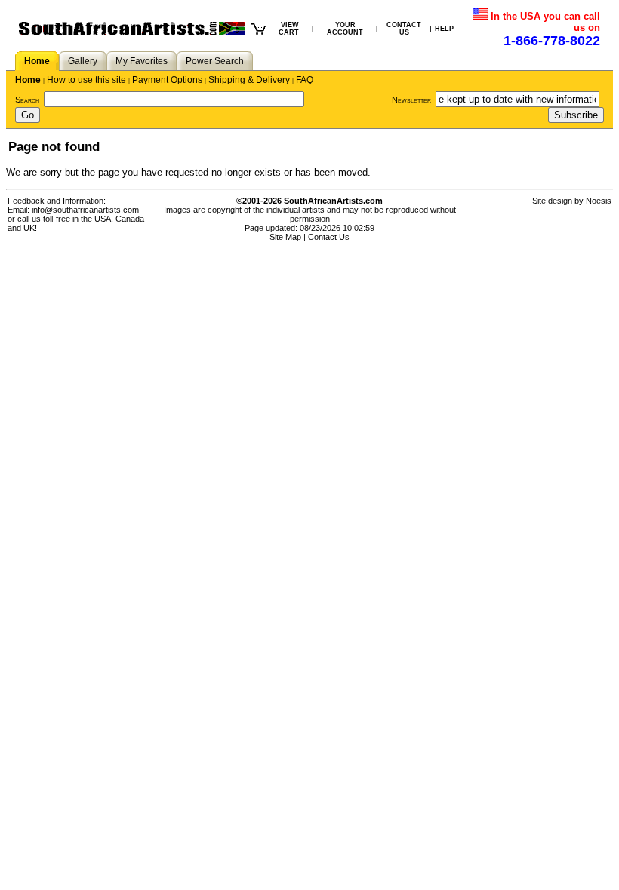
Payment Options (167, 80)
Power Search (215, 61)
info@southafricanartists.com (85, 209)
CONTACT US (403, 28)
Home (37, 61)
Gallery (82, 61)
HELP (444, 28)
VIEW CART (289, 28)
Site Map (285, 236)
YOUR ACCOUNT (345, 28)
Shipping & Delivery (249, 80)
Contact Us (329, 236)
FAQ (304, 80)
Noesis (598, 200)
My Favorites (141, 61)
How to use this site (86, 80)
